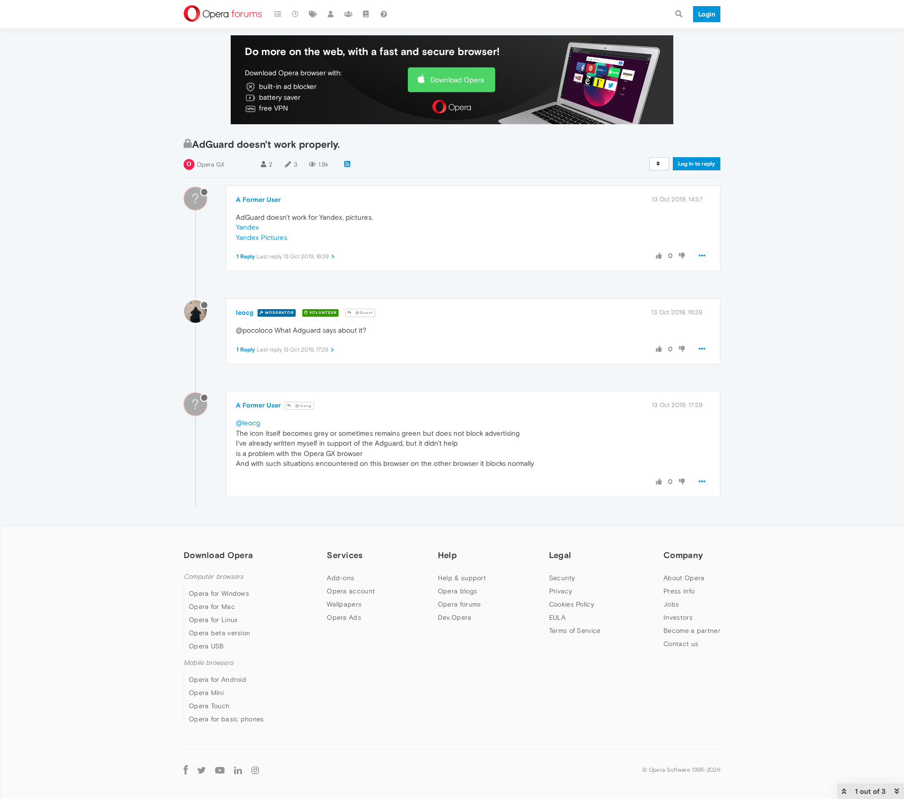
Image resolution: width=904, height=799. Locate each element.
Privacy (560, 591)
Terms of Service (575, 630)
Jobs (671, 604)
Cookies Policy (571, 604)
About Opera (683, 578)
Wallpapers (344, 604)
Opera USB (206, 646)
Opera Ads (344, 617)
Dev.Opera (455, 617)
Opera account (351, 591)
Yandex (247, 227)
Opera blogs (457, 591)
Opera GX (211, 164)
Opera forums (459, 604)
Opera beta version (219, 633)
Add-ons (340, 578)
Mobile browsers (209, 663)
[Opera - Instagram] (255, 769)
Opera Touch (209, 706)
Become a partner (691, 630)
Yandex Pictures (261, 237)
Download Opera (457, 80)
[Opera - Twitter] (201, 769)
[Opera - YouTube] (219, 769)
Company (683, 555)
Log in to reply (696, 163)
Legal (560, 555)
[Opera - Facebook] (186, 769)
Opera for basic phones (226, 719)
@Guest (363, 313)
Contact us (680, 643)
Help (447, 555)
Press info (678, 591)
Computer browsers (213, 577)
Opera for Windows (219, 593)
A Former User (258, 199)
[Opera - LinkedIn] (238, 769)
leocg (244, 312)
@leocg (303, 406)
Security (562, 578)
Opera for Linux (213, 619)
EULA (557, 617)
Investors (678, 617)
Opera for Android (217, 679)
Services (345, 555)
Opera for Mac (212, 606)
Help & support (462, 578)
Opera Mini (206, 692)
